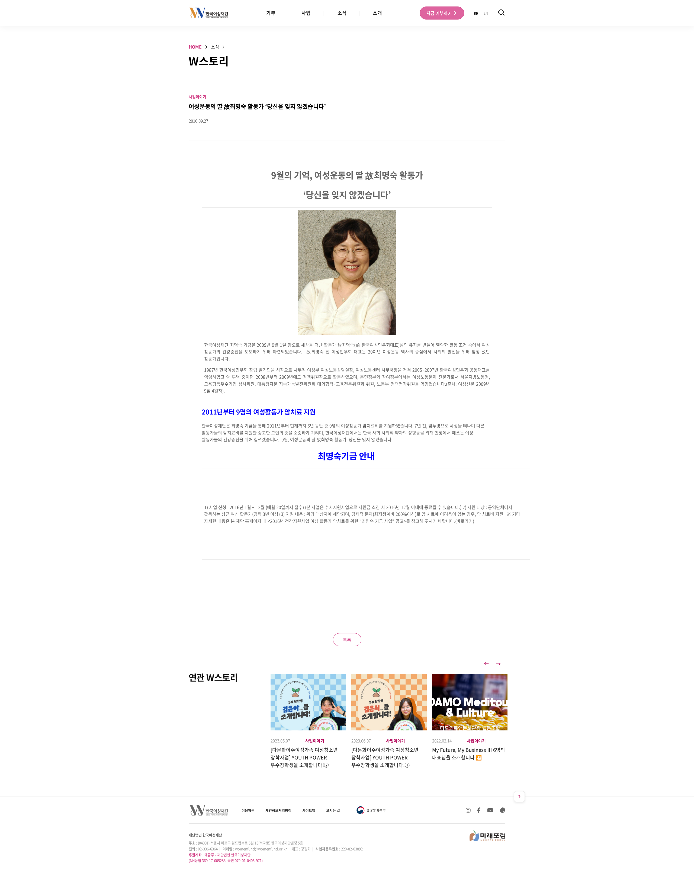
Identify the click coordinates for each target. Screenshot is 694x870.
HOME (195, 46)
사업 (306, 13)
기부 (270, 13)
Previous (486, 664)
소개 (377, 13)
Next (498, 664)
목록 (347, 639)
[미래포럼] (487, 835)
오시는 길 (333, 810)
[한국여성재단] (209, 13)
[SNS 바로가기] (503, 810)
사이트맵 (308, 810)
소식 (342, 13)
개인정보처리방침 (278, 810)
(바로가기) (464, 521)
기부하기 (439, 13)
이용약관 (248, 810)
